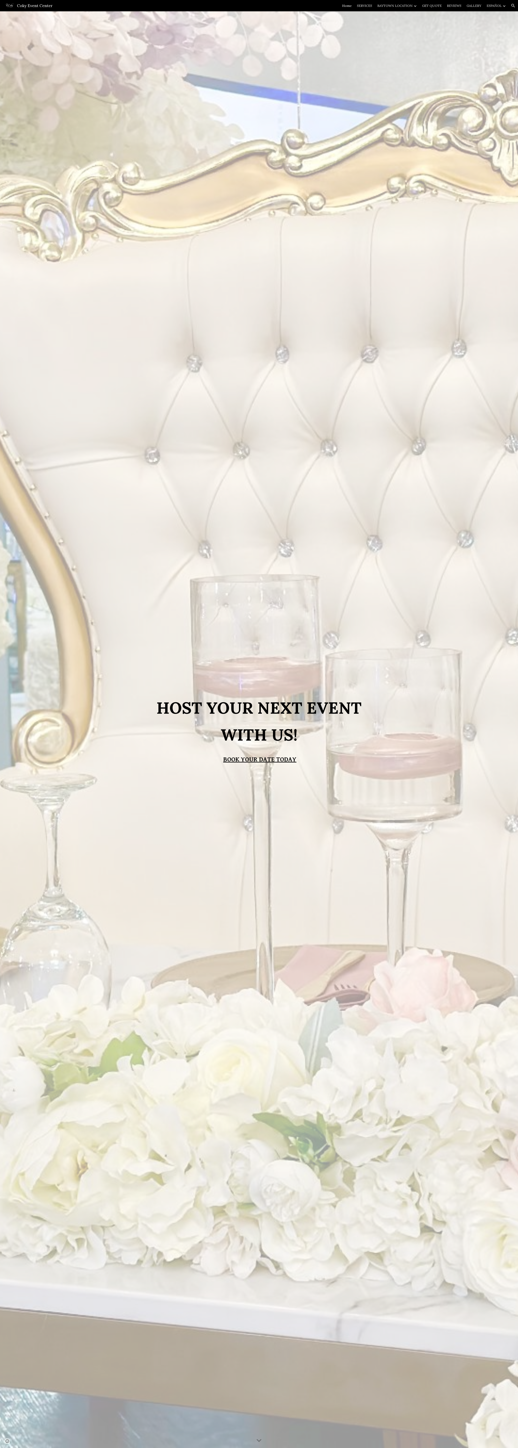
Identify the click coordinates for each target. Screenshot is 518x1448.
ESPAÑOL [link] (494, 6)
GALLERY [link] (474, 6)
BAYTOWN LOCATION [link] (395, 6)
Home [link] (347, 6)
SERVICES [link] (364, 6)
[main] (259, 721)
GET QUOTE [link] (432, 6)
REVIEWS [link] (454, 6)
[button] (513, 6)
